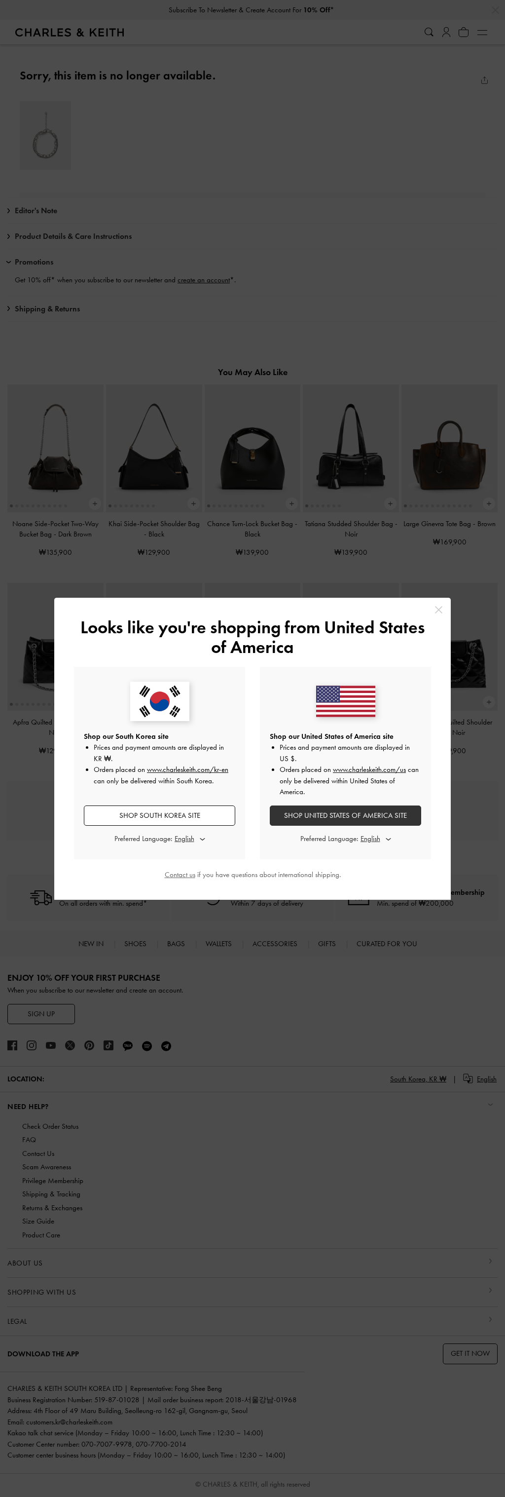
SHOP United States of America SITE (345, 815)
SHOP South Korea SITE (159, 815)
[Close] (439, 610)
